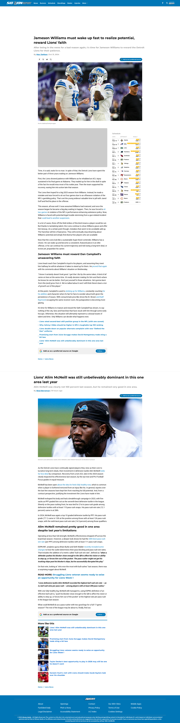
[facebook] (162, 3)
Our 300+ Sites (114, 704)
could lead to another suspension (55, 218)
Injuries (77, 3)
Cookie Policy (136, 708)
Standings (61, 3)
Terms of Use (113, 708)
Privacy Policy (94, 708)
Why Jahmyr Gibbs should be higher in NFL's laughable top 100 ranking (71, 325)
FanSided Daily (44, 708)
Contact (91, 704)
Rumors (43, 3)
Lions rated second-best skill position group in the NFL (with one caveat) (71, 321)
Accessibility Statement (70, 712)
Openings (64, 704)
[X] (167, 3)
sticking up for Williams (75, 291)
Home (40, 359)
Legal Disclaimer (45, 712)
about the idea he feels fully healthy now (74, 485)
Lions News (49, 359)
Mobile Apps (136, 704)
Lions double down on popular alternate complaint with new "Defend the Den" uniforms (71, 330)
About (40, 704)
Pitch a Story (65, 708)
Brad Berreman (43, 391)
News (36, 3)
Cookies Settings (115, 712)
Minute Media (26, 717)
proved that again (99, 266)
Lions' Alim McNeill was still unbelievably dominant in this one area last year (71, 342)
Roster (69, 3)
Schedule (51, 3)
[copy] (50, 59)
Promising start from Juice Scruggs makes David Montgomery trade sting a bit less (73, 336)
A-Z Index (92, 712)
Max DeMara (41, 54)
